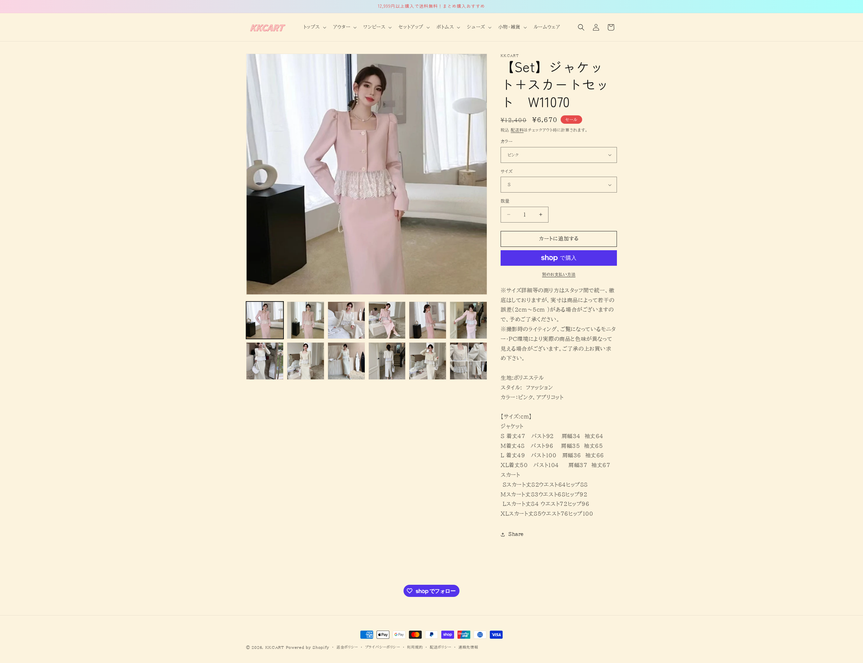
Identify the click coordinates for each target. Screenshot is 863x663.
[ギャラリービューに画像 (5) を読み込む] (427, 320)
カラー (506, 141)
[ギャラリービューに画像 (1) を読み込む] (265, 320)
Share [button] (516, 534)
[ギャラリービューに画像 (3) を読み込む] (346, 320)
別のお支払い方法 (558, 274)
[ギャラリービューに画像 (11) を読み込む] (427, 361)
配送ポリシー (440, 647)
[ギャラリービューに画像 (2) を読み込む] (305, 320)
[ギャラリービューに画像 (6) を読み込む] (468, 320)
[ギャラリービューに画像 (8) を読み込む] (305, 361)
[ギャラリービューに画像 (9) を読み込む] (346, 361)
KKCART (274, 647)
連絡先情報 (468, 647)
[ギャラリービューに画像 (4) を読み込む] (387, 320)
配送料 (517, 130)
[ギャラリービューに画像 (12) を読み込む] (468, 361)
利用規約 (415, 647)
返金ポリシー (347, 647)
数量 (505, 201)
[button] (314, 27)
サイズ (506, 171)
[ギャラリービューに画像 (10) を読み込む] (387, 361)
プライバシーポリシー (382, 647)
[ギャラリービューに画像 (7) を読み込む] (265, 361)
